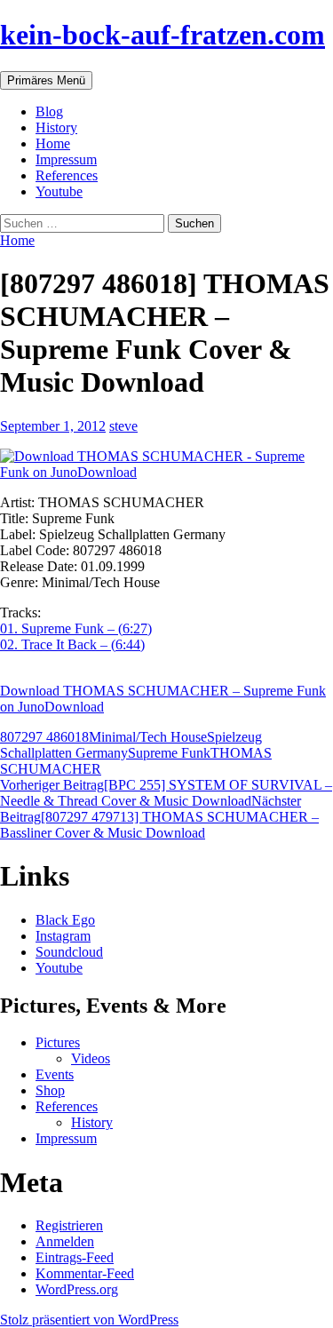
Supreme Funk (169, 752)
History (56, 127)
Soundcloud (69, 951)
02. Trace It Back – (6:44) (72, 644)
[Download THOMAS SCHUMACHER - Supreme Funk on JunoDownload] (166, 465)
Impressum (66, 159)
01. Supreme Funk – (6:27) (76, 628)
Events (55, 1074)
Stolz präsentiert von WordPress (89, 1319)
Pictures (58, 1042)
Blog (49, 111)
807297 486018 (44, 736)
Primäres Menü (46, 80)
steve (123, 425)
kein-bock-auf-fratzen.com (162, 35)
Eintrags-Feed (75, 1257)
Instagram (63, 935)
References (67, 175)
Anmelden (65, 1241)
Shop (50, 1090)
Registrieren (69, 1225)
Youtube (59, 191)
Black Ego (65, 919)
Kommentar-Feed (85, 1273)
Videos (90, 1058)
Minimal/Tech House (148, 736)
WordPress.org (77, 1289)
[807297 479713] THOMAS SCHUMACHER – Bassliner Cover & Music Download (159, 816)
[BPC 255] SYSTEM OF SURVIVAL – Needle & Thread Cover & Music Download (166, 792)
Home (53, 143)
